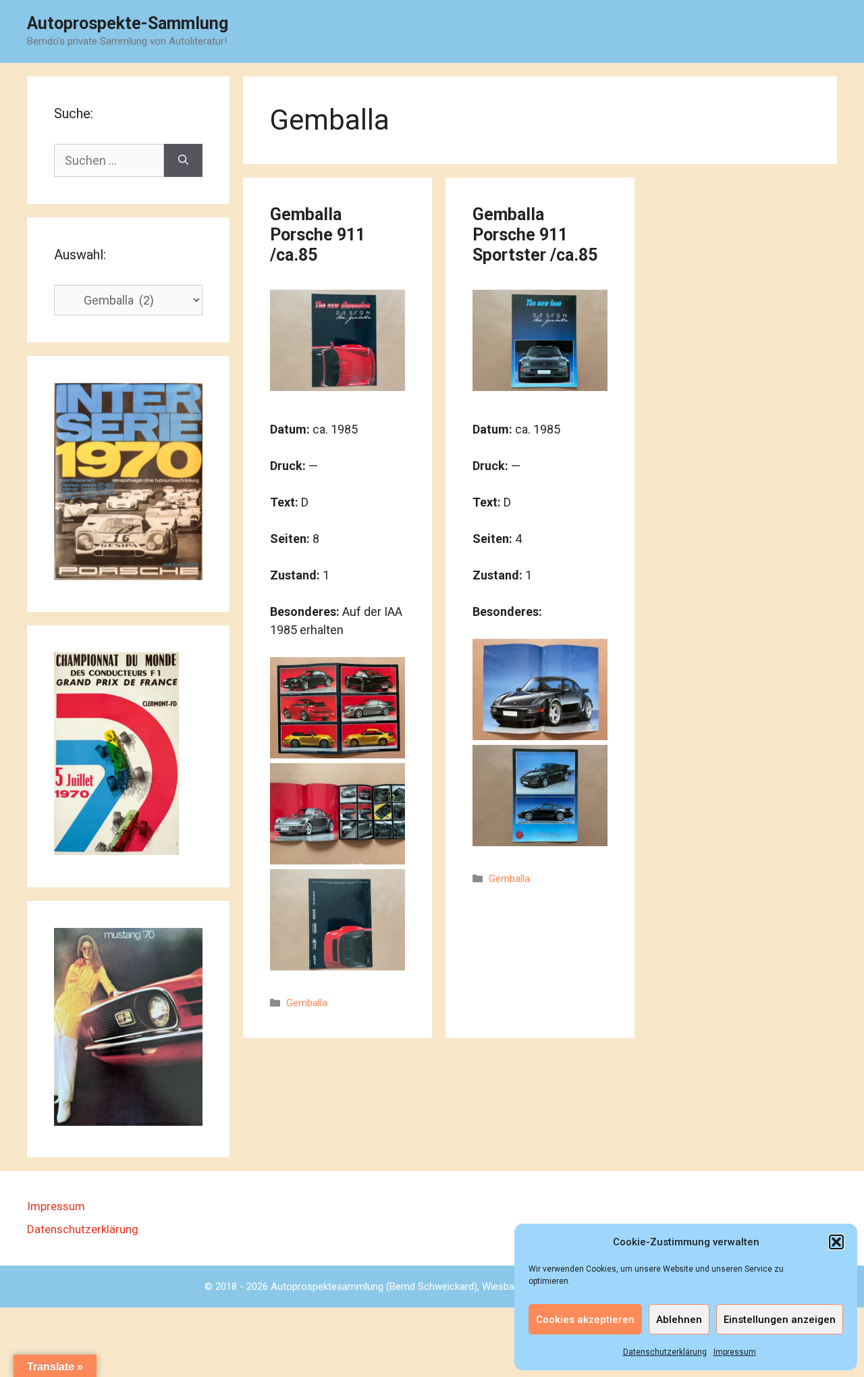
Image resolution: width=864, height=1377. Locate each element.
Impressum (734, 1352)
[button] (836, 1242)
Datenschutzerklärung (665, 1352)
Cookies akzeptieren (585, 1320)
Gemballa (306, 1003)
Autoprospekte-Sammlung (127, 23)
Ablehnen (679, 1320)
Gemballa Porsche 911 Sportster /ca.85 (535, 235)
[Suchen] (183, 160)
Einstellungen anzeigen (780, 1320)
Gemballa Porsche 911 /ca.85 (317, 235)
